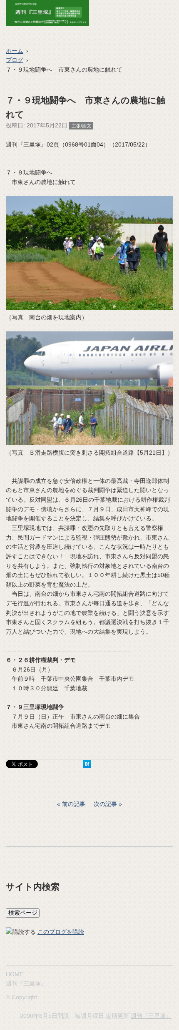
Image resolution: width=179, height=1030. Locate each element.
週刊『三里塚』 (26, 983)
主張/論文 (81, 125)
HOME (14, 974)
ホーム (14, 50)
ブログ (14, 60)
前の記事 (73, 804)
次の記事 (105, 804)
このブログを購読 (60, 931)
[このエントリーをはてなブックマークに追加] (87, 766)
